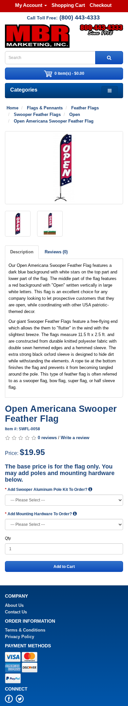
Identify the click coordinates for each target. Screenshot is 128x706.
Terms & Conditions (25, 630)
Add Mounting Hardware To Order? (40, 514)
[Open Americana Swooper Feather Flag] (64, 168)
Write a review (75, 437)
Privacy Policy (19, 636)
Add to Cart (64, 566)
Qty (8, 538)
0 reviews (47, 437)
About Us (14, 605)
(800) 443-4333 (79, 17)
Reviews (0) (56, 251)
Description (21, 251)
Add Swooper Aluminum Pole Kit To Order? (48, 489)
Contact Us (16, 611)
